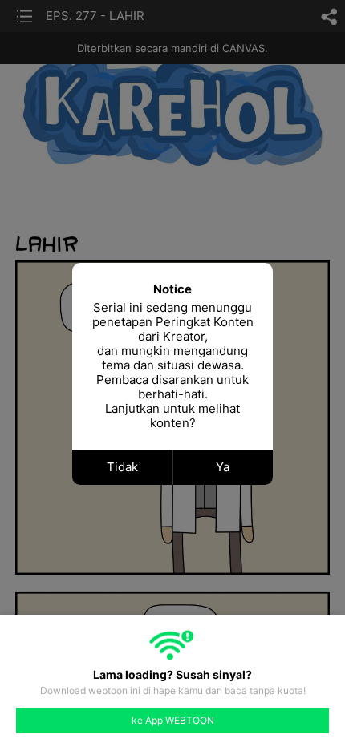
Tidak (122, 466)
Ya (222, 466)
